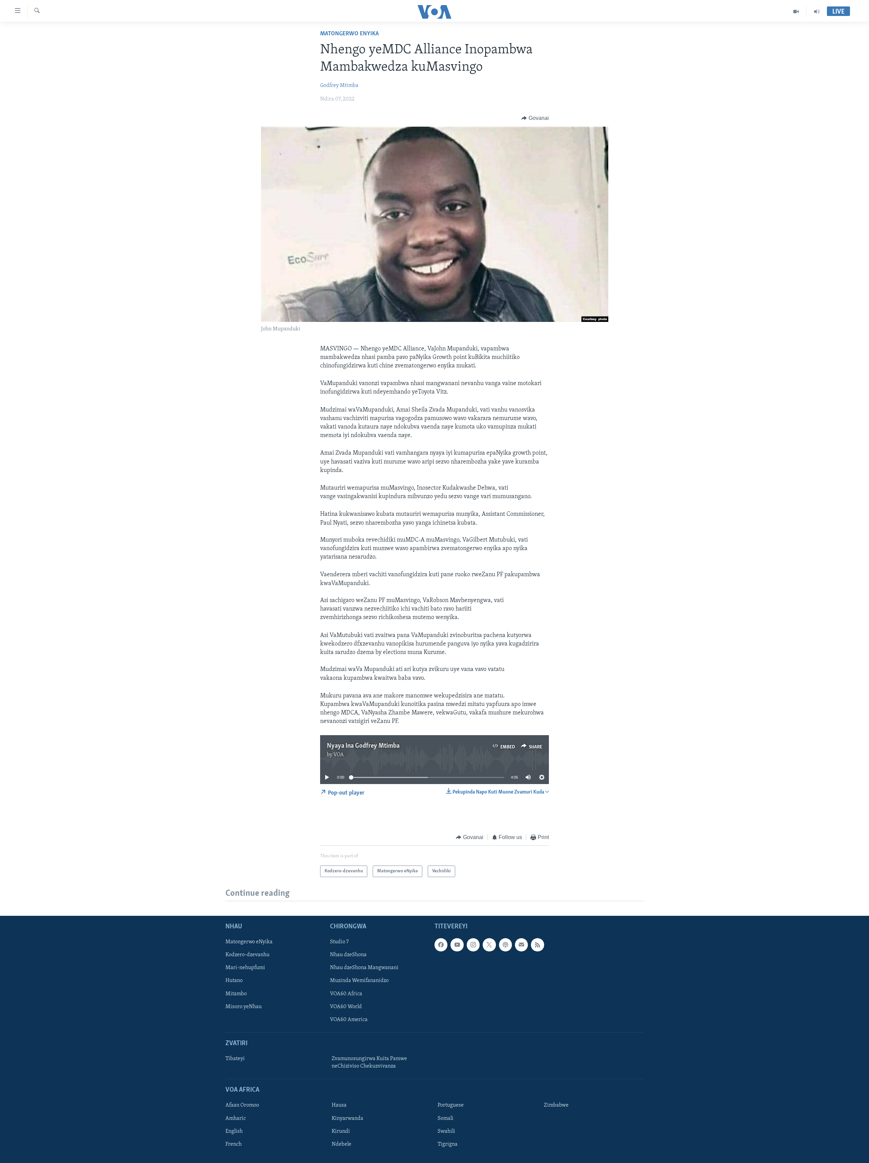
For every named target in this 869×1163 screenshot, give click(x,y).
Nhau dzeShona (348, 955)
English (234, 1131)
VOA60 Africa (346, 994)
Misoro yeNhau (243, 1007)
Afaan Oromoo (242, 1105)
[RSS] (537, 945)
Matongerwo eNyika (349, 34)
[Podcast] (505, 945)
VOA (338, 755)
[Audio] (817, 11)
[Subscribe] (521, 945)
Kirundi (341, 1131)
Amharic (235, 1118)
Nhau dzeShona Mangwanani (364, 968)
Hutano (234, 981)
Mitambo (236, 994)
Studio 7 (339, 942)
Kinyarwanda (347, 1118)
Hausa (339, 1105)
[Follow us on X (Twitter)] (489, 945)
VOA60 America (349, 1019)
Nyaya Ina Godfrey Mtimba (363, 746)
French (233, 1144)
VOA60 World (346, 1007)
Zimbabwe (556, 1105)
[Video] (796, 11)
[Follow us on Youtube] (456, 945)
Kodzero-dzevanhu (247, 955)
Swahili (446, 1131)
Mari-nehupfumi (245, 968)
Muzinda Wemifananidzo (359, 981)
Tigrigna (448, 1144)
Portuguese (451, 1105)
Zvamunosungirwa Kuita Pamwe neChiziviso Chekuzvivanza (369, 1062)
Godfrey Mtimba (339, 85)
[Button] (535, 118)
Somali (446, 1118)
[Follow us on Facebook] (440, 945)
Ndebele (341, 1144)
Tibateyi (235, 1058)
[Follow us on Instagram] (473, 945)
